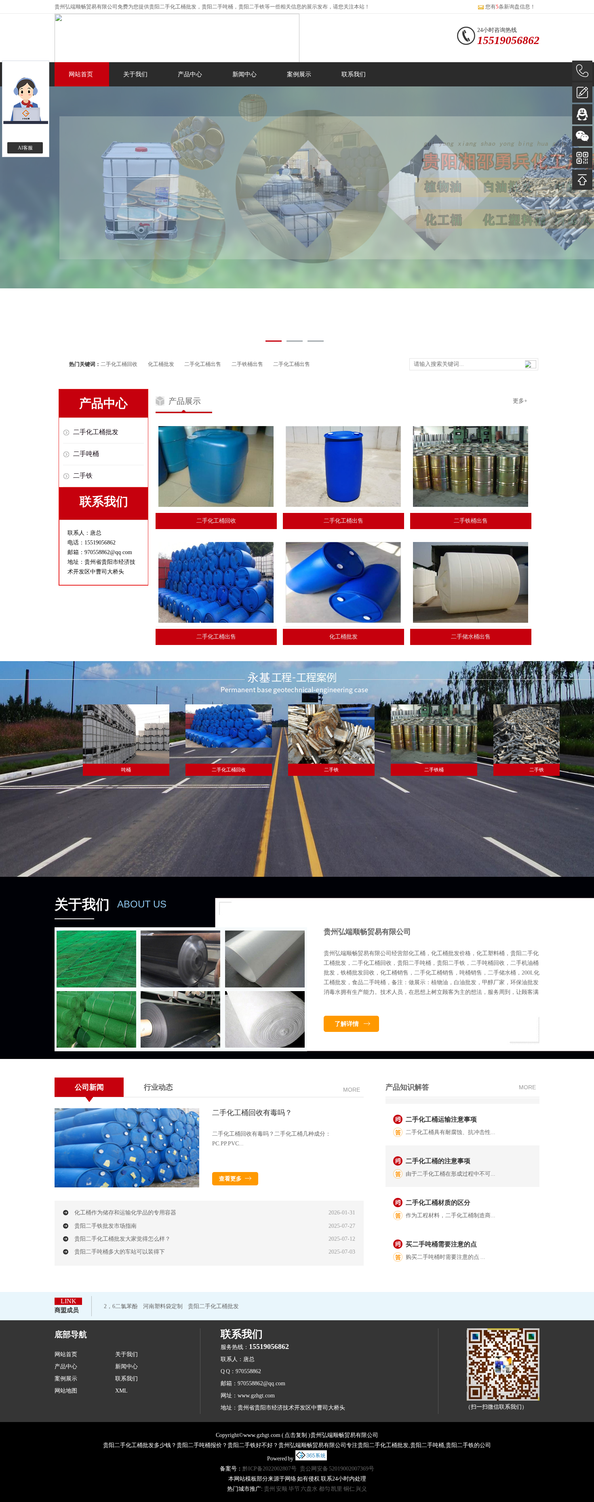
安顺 (281, 1489)
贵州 (269, 1489)
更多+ (520, 401)
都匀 (324, 1489)
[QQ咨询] (582, 114)
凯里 (336, 1489)
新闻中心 (244, 74)
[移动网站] (582, 158)
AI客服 (25, 148)
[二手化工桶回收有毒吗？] (127, 1186)
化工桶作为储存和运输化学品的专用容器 (125, 1213)
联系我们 (353, 74)
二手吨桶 (86, 453)
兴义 (361, 1489)
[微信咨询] (582, 136)
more (351, 1089)
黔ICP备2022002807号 (269, 1469)
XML (121, 1391)
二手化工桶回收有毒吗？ (252, 1113)
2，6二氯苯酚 (121, 1306)
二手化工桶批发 (95, 432)
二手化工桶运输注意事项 (441, 1102)
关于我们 (135, 74)
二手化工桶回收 (119, 364)
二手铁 (83, 475)
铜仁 (349, 1489)
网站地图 (66, 1391)
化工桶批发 (161, 364)
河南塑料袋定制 (163, 1306)
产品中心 (190, 74)
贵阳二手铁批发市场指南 (105, 1226)
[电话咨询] (582, 71)
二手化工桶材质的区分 (438, 1185)
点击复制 (295, 1435)
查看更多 (230, 1179)
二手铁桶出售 (247, 364)
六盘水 (309, 1489)
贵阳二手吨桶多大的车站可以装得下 (119, 1252)
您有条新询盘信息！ (510, 7)
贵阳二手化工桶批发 (172, 7)
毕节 (294, 1489)
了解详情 (347, 1024)
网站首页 (81, 74)
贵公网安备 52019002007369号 (337, 1469)
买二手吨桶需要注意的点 (441, 1226)
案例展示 (299, 74)
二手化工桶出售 (202, 364)
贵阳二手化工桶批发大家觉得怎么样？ (122, 1239)
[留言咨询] (582, 92)
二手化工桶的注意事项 (438, 1143)
